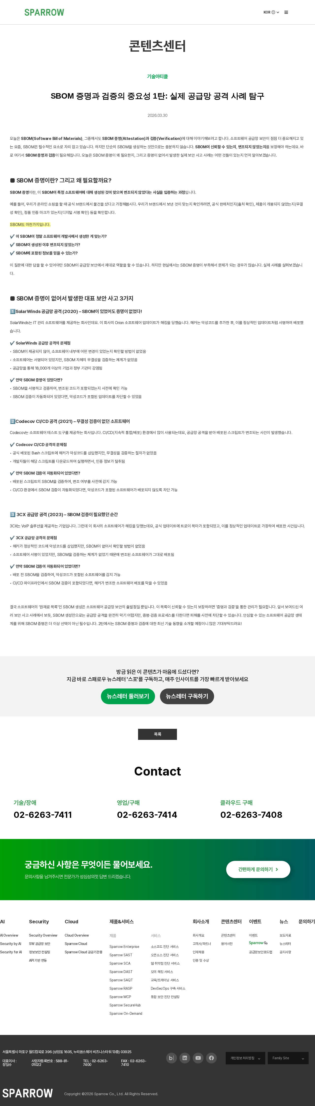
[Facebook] (211, 1058)
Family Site (281, 1058)
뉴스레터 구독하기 (187, 696)
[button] (286, 12)
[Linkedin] (184, 1058)
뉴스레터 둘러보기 (128, 696)
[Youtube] (198, 1058)
